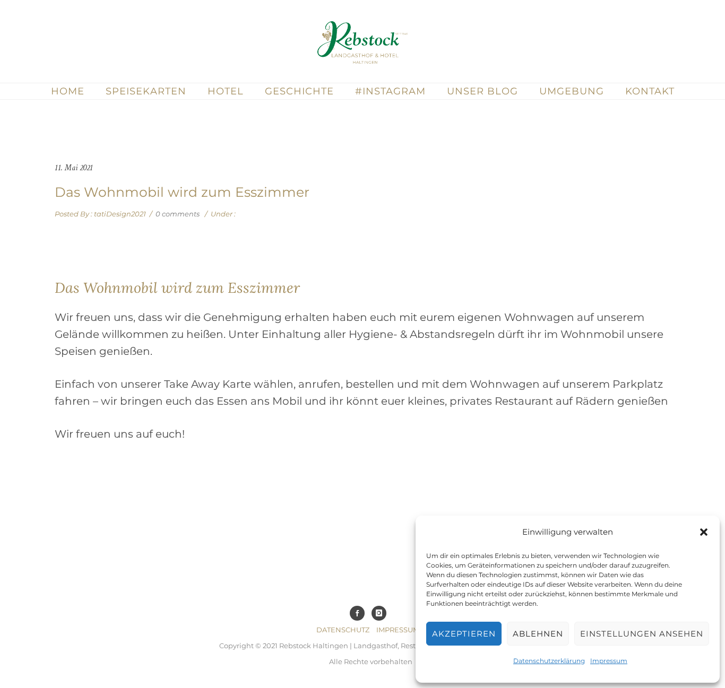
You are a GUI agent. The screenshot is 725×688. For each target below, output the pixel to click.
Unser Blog (482, 91)
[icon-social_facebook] (360, 613)
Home (67, 91)
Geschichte (299, 91)
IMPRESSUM (397, 629)
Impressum (608, 661)
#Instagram (390, 91)
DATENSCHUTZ (342, 629)
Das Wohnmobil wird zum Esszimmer (182, 192)
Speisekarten (146, 91)
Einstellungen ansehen (641, 634)
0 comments (178, 214)
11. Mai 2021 (74, 167)
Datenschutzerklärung (549, 661)
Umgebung (571, 91)
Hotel (226, 91)
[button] (703, 532)
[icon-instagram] (382, 613)
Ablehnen (538, 634)
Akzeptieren (464, 634)
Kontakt (650, 91)
